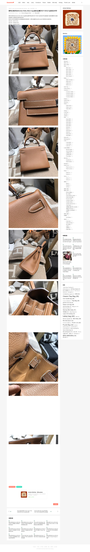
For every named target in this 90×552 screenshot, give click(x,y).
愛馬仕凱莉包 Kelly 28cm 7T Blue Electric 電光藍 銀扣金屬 (39, 536)
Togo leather (68, 205)
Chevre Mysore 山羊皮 (70, 195)
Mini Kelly (77, 334)
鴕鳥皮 (67, 211)
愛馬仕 (65, 181)
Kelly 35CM (68, 124)
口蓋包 (65, 349)
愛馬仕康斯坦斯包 (69, 351)
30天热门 (34, 546)
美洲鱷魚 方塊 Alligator (70, 210)
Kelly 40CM (68, 125)
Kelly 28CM (32, 8)
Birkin (23, 2)
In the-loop (66, 112)
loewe (77, 332)
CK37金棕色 (70, 307)
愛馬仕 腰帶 (66, 213)
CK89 (77, 309)
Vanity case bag (69, 222)
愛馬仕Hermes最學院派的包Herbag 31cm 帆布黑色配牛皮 (77, 285)
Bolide (49, 2)
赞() (55, 504)
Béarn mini (66, 62)
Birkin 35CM (68, 72)
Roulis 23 (68, 174)
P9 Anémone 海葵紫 (67, 338)
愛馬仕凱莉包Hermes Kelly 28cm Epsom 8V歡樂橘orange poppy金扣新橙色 (14, 536)
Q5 (75, 340)
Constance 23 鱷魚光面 (67, 316)
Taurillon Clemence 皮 (70, 203)
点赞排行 (51, 546)
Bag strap (66, 61)
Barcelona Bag (69, 149)
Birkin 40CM (68, 74)
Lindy (32, 2)
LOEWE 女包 (68, 152)
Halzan (65, 103)
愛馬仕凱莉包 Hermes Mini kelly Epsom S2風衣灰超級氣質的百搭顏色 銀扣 (27, 523)
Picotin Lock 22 (69, 168)
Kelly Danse (68, 130)
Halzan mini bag (68, 320)
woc (75, 347)
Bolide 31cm (68, 84)
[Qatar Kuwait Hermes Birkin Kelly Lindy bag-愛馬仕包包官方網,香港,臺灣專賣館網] (10, 2)
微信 (48, 546)
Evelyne (65, 98)
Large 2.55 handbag (69, 329)
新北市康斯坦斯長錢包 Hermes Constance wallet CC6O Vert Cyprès (67, 248)
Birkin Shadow (69, 76)
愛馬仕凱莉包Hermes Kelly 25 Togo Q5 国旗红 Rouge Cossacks (39, 530)
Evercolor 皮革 (69, 198)
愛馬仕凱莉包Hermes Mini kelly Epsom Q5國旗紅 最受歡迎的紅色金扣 (14, 523)
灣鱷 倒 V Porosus (69, 208)
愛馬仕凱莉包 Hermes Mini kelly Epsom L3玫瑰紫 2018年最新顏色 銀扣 (14, 530)
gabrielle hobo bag (68, 318)
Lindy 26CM (68, 142)
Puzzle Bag (68, 156)
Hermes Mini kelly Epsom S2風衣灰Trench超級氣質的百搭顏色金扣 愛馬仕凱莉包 (39, 523)
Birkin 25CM (68, 69)
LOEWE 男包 (68, 154)
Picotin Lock (67, 2)
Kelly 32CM (68, 122)
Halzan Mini (68, 108)
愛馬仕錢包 (65, 352)
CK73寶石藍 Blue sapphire (68, 309)
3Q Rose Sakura (66, 304)
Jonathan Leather (69, 200)
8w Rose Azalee (75, 304)
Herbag (60, 2)
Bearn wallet (66, 64)
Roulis (44, 2)
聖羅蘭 (65, 215)
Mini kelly (54, 2)
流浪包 (67, 226)
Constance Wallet (69, 96)
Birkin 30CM (68, 71)
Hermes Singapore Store (26, 13)
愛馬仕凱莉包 (19, 486)
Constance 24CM (69, 93)
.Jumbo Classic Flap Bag (68, 302)
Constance (38, 2)
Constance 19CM (69, 91)
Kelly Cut (68, 128)
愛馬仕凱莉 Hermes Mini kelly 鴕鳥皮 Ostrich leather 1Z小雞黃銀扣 (52, 523)
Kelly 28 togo (73, 327)
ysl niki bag (68, 217)
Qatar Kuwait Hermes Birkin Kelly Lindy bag (19, 8)
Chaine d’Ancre (67, 88)
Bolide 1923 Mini (69, 79)
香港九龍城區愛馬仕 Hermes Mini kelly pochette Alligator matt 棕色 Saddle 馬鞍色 (67, 277)
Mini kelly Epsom (68, 336)
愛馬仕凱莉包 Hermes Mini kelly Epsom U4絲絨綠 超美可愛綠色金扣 (27, 530)
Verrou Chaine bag (68, 345)
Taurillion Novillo (69, 202)
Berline (67, 183)
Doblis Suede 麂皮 (69, 197)
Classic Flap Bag (71, 311)
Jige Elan (66, 114)
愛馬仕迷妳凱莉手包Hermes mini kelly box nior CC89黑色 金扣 (77, 277)
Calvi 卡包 (66, 86)
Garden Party (66, 100)
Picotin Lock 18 (69, 167)
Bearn (72, 306)
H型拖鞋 (66, 327)
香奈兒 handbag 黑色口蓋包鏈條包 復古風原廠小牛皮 (77, 262)
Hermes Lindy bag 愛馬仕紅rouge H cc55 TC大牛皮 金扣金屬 (67, 270)
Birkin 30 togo (77, 306)
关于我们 (41, 546)
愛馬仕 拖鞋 (66, 188)
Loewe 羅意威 (66, 147)
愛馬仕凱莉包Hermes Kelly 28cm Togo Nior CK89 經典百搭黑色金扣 (52, 530)
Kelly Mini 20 (68, 160)
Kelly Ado (68, 127)
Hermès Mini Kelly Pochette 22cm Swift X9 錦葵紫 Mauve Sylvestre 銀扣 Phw (67, 255)
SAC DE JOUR (74, 342)
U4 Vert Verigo (66, 343)
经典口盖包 (68, 229)
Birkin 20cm (68, 67)
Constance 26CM (69, 95)
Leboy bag (68, 221)
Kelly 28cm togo (12, 486)
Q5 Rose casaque (66, 342)
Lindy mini (68, 145)
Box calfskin (68, 193)
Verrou (65, 176)
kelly (28, 2)
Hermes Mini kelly (69, 325)
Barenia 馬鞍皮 (69, 192)
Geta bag (66, 102)
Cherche (67, 185)
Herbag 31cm (75, 322)
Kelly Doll (68, 132)
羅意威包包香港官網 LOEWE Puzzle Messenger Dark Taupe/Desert (77, 240)
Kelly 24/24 (66, 137)
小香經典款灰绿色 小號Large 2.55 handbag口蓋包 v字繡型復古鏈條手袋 (77, 255)
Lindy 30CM (68, 144)
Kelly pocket (68, 133)
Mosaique (66, 163)
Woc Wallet (68, 224)
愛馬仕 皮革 (66, 190)
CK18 (65, 307)
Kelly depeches (67, 139)
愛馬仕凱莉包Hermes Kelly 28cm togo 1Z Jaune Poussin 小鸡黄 (52, 536)
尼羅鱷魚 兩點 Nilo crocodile (71, 206)
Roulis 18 (68, 172)
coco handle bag (68, 314)
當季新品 (68, 227)
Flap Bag (75, 316)
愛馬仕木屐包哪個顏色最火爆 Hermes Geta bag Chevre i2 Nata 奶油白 (67, 293)
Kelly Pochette (69, 161)
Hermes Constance (67, 323)
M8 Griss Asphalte (67, 334)
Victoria (67, 186)
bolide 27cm (68, 83)
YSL (79, 347)
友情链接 (45, 546)
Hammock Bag (69, 151)
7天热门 (38, 546)
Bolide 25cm (68, 81)
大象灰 (71, 349)
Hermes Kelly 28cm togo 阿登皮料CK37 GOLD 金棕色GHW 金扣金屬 (27, 536)
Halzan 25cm (68, 105)
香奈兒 (65, 219)
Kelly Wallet (68, 135)
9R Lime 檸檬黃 (66, 306)
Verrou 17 (68, 178)
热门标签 (55, 546)
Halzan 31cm (68, 107)
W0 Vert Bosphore (68, 347)
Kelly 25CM (68, 119)
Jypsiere (65, 115)
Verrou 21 (68, 179)
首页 (19, 2)
